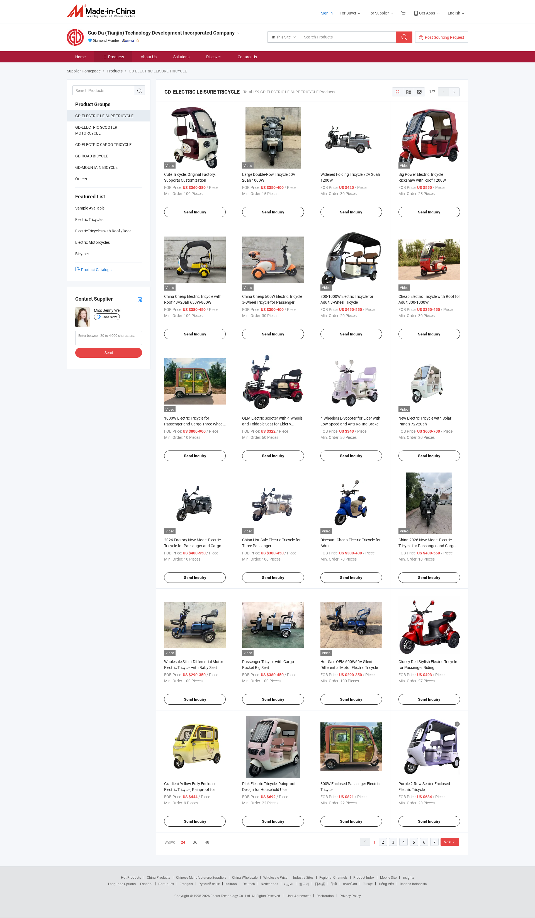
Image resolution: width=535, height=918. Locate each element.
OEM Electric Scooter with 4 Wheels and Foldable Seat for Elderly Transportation (272, 423)
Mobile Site (388, 877)
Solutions (181, 56)
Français (186, 884)
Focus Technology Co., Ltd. (231, 895)
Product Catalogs (96, 269)
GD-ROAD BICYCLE (91, 156)
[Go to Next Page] (454, 92)
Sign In (327, 13)
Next (448, 841)
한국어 (304, 884)
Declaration (325, 895)
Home (80, 56)
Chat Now (109, 317)
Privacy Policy (350, 895)
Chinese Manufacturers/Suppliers (201, 877)
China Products (158, 877)
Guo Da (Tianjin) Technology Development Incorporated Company (161, 33)
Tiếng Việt (386, 884)
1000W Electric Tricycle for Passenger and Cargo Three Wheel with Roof (193, 423)
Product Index (363, 877)
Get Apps (427, 13)
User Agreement (299, 895)
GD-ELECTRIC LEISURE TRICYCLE (104, 115)
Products (116, 56)
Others (81, 178)
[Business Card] (140, 299)
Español (146, 884)
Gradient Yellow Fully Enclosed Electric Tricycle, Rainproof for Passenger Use (190, 789)
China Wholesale (244, 877)
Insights (408, 877)
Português (166, 884)
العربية (288, 884)
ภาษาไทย (350, 884)
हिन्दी (334, 884)
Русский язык (209, 884)
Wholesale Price (275, 877)
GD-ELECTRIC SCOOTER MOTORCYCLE (96, 130)
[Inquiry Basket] (404, 13)
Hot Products (131, 877)
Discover (213, 56)
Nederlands (269, 884)
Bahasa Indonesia (413, 884)
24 (183, 842)
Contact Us (247, 56)
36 (195, 842)
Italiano (231, 884)
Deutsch (249, 884)
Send (108, 352)
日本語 (320, 884)
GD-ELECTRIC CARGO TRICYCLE (103, 144)
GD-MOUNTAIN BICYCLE (96, 167)
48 (207, 842)
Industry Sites (303, 877)
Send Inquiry (195, 212)
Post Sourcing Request (444, 37)
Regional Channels (333, 877)
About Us (149, 56)
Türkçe (368, 884)
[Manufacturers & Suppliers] (102, 11)
